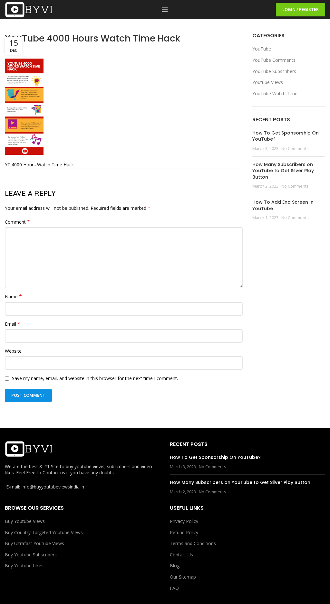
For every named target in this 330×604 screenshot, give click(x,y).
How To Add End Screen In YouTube (283, 205)
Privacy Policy (184, 521)
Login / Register (300, 9)
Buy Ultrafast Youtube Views (34, 543)
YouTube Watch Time (274, 93)
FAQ (174, 588)
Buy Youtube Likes (24, 565)
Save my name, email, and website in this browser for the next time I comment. (95, 378)
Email (12, 324)
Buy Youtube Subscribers (31, 555)
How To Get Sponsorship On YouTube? (285, 136)
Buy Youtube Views (25, 521)
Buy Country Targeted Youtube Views (44, 532)
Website (13, 351)
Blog (175, 565)
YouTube (261, 49)
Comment (17, 221)
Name (13, 296)
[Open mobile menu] (165, 9)
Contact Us (181, 555)
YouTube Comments (274, 60)
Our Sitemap (183, 577)
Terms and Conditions (193, 543)
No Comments (295, 148)
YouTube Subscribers (274, 71)
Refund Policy (184, 532)
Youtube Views (267, 82)
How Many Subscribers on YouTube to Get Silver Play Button (283, 170)
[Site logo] (29, 9)
